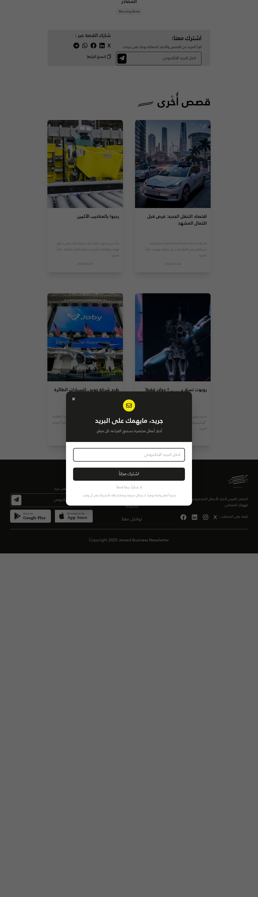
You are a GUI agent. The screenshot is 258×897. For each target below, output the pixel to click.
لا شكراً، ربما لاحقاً (129, 487)
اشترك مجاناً (129, 474)
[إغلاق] (73, 398)
